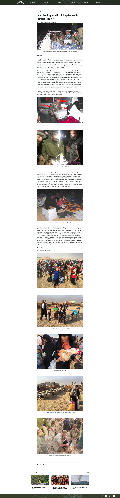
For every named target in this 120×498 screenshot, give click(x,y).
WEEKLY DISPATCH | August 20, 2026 (39, 488)
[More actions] (82, 11)
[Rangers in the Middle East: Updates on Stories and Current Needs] (60, 480)
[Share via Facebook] (37, 464)
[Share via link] (46, 464)
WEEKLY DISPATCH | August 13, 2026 (80, 488)
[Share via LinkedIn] (43, 464)
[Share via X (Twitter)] (40, 464)
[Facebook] (106, 496)
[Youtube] (114, 496)
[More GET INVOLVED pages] (75, 2)
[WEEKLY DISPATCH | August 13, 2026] (80, 480)
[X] (110, 496)
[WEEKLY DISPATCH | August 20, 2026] (40, 480)
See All (88, 472)
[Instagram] (102, 496)
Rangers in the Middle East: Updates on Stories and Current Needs (59, 488)
